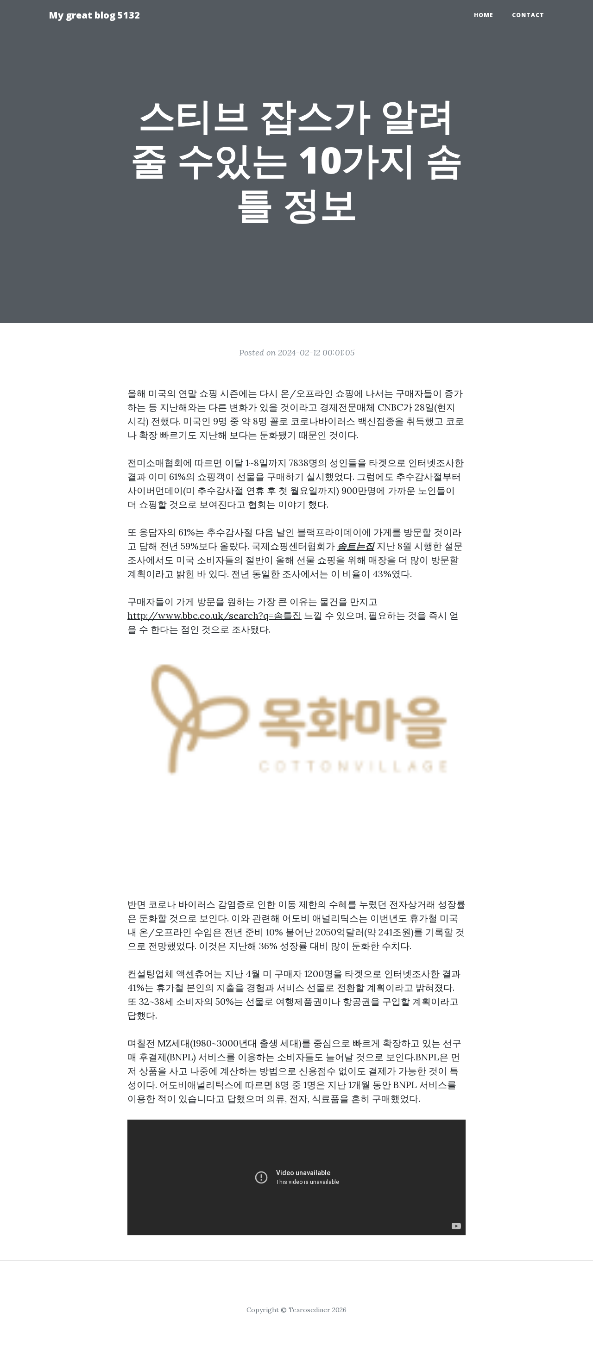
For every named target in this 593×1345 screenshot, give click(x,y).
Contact (528, 15)
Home (483, 15)
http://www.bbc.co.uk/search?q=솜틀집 (214, 615)
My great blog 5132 (94, 15)
